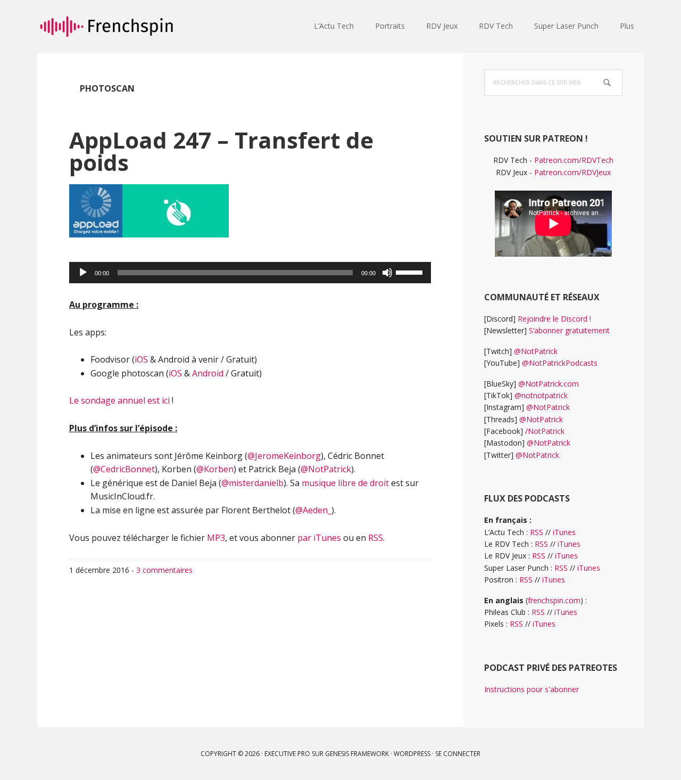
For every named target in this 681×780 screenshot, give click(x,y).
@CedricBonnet (124, 469)
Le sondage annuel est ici (120, 400)
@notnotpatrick (541, 395)
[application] (250, 272)
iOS (141, 359)
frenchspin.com (554, 600)
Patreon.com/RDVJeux (572, 172)
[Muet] (387, 272)
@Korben (215, 469)
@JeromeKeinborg (284, 456)
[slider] (411, 271)
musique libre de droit (345, 483)
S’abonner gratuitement (569, 330)
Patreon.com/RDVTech (573, 160)
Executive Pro (287, 753)
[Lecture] (83, 272)
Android (207, 373)
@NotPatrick (326, 469)
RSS (375, 538)
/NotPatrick (544, 431)
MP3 (216, 538)
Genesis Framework (357, 753)
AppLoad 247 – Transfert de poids (221, 151)
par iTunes (319, 538)
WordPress (412, 753)
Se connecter (457, 753)
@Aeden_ (313, 510)
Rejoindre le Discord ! (554, 319)
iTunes (564, 532)
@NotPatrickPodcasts (559, 363)
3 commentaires (164, 570)
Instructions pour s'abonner (531, 689)
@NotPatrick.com (548, 384)
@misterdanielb (252, 483)
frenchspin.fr (106, 26)
